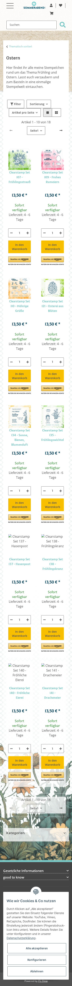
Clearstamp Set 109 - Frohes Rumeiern (52, 177)
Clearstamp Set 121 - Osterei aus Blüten (52, 306)
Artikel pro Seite (23, 112)
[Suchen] (62, 25)
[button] (51, 6)
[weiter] (61, 130)
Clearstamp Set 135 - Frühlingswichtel (52, 435)
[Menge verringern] (11, 233)
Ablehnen (36, 971)
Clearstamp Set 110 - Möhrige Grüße (19, 306)
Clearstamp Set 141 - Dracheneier (52, 692)
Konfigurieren (36, 959)
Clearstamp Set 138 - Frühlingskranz (52, 564)
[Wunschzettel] (60, 6)
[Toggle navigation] (10, 3)
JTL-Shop (43, 981)
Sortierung (37, 104)
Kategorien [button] (15, 833)
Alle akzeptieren (37, 948)
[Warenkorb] (52, 13)
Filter (17, 104)
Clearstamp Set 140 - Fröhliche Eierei (19, 692)
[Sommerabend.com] (34, 6)
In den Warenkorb (19, 247)
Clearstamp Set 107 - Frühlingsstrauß (20, 177)
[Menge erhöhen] (28, 233)
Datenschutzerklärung (21, 938)
